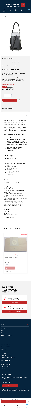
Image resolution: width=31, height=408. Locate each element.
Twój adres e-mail (6, 382)
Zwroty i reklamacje (5, 346)
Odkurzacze (12, 16)
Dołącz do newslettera (10, 386)
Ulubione (3, 368)
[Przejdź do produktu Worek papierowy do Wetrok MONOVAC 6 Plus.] (15, 244)
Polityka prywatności (6, 355)
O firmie (3, 330)
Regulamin (3, 353)
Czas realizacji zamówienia (7, 344)
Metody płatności (5, 340)
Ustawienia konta (5, 366)
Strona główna (5, 16)
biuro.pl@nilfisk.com (9, 217)
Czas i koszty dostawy (6, 342)
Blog (2, 332)
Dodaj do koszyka (10, 100)
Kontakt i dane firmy (5, 328)
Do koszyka (11, 268)
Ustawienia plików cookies (7, 357)
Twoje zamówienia (5, 364)
